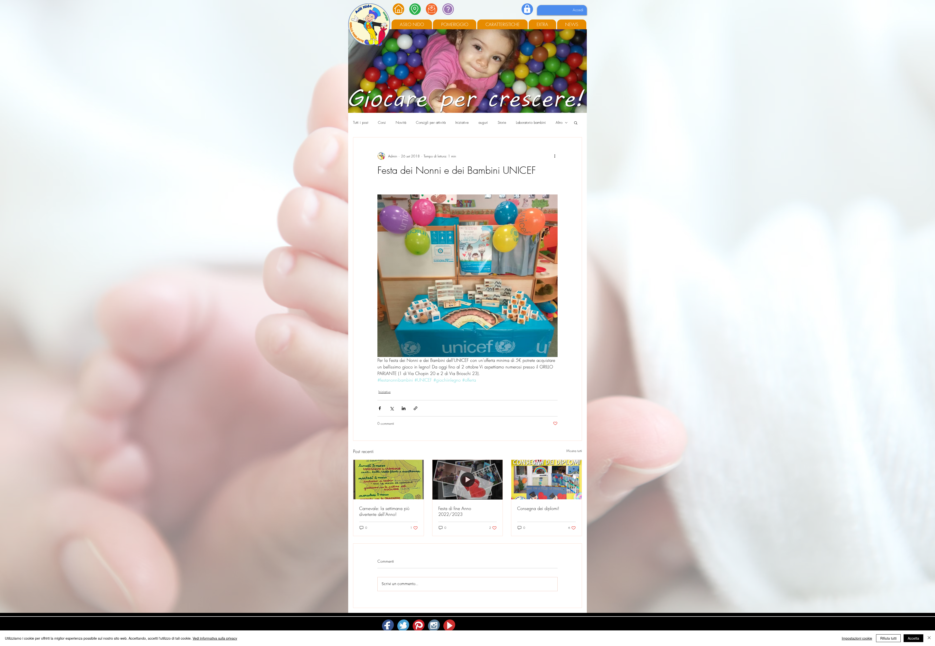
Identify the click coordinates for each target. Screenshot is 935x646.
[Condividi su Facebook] (379, 408)
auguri (483, 122)
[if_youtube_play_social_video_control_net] (449, 625)
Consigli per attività (431, 122)
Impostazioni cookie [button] (857, 638)
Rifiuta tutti (888, 638)
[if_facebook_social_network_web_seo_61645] (388, 625)
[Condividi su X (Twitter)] (391, 408)
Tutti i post (360, 122)
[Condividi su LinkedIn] (403, 408)
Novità (401, 122)
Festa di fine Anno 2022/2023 (454, 511)
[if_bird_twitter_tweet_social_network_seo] (403, 625)
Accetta (913, 638)
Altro (559, 122)
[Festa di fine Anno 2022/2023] (467, 479)
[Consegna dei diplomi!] (546, 479)
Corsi (382, 122)
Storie (502, 122)
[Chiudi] (929, 638)
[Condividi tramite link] (415, 408)
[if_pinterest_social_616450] (419, 625)
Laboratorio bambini (531, 122)
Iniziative (462, 122)
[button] (575, 123)
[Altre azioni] (555, 156)
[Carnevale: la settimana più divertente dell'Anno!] (388, 479)
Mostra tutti (574, 450)
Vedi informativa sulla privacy (215, 638)
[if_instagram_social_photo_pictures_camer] (434, 625)
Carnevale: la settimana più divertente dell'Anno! (384, 511)
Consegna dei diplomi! (538, 508)
